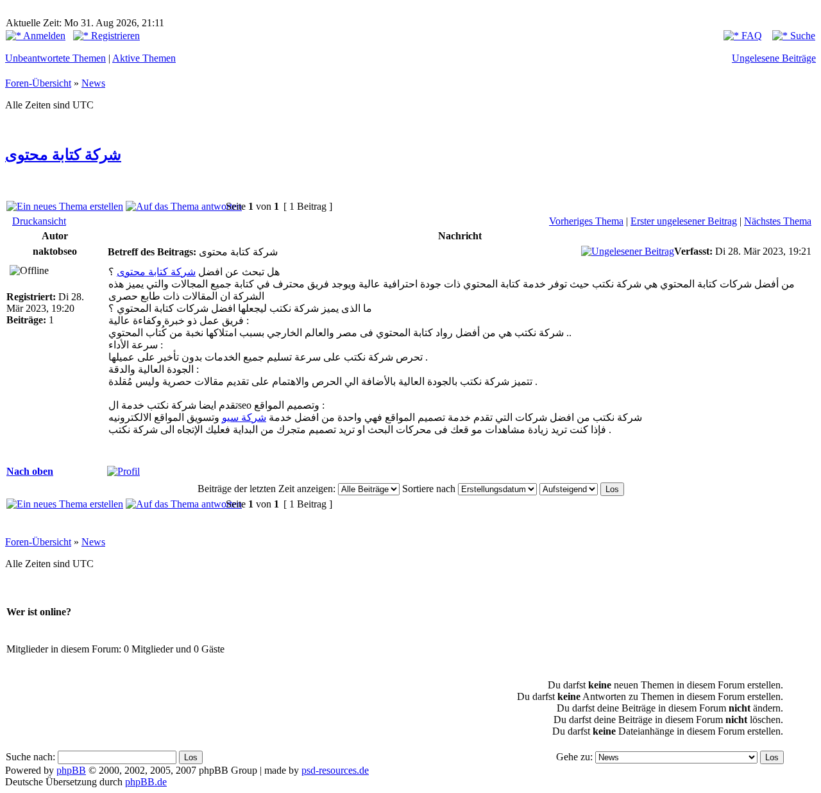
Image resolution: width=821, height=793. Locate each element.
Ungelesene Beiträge (774, 58)
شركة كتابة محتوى (63, 154)
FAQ (750, 35)
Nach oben (29, 471)
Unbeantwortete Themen (55, 58)
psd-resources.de (335, 770)
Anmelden (43, 35)
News (93, 83)
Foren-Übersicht (38, 83)
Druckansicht (39, 221)
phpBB (71, 770)
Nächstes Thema (777, 221)
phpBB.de (146, 781)
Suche (801, 35)
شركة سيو (244, 417)
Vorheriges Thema (586, 221)
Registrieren (114, 35)
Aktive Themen (144, 58)
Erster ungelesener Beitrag (684, 221)
